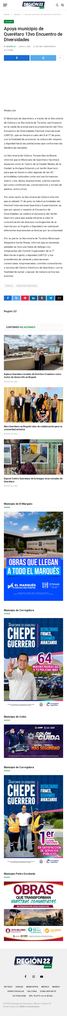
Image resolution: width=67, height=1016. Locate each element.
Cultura (9, 22)
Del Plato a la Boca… (41, 996)
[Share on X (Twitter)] (43, 58)
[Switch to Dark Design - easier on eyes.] (57, 5)
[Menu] (5, 5)
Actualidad (19, 996)
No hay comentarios (46, 47)
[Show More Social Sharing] (60, 58)
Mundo (56, 987)
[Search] (62, 5)
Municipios (32, 987)
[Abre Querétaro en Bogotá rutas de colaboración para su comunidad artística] (33, 405)
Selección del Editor (27, 286)
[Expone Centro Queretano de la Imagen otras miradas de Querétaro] (33, 457)
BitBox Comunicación (29, 1006)
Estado (8, 987)
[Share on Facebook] (17, 58)
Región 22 (11, 47)
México (45, 987)
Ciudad (19, 987)
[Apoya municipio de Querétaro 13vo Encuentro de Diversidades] (33, 84)
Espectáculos (16, 991)
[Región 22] (33, 5)
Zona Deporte (48, 991)
